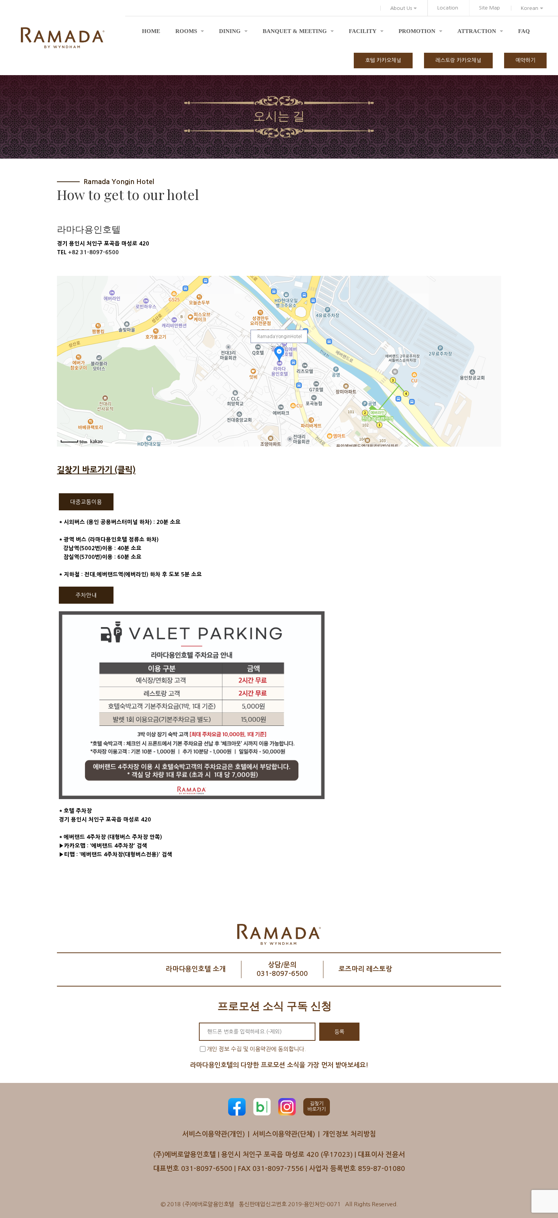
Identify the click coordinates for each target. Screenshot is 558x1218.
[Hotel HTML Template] (62, 37)
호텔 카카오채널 (383, 60)
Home (151, 31)
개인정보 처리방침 (349, 1134)
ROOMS (186, 31)
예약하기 (525, 60)
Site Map (489, 7)
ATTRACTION (476, 31)
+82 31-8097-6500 (93, 252)
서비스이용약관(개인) (213, 1134)
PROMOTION (417, 31)
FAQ (524, 31)
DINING (230, 31)
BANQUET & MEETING (295, 31)
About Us (401, 8)
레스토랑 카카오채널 (458, 60)
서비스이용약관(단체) (283, 1134)
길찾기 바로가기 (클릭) (96, 470)
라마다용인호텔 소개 (196, 969)
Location (447, 7)
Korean (529, 8)
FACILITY (363, 31)
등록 (339, 1031)
